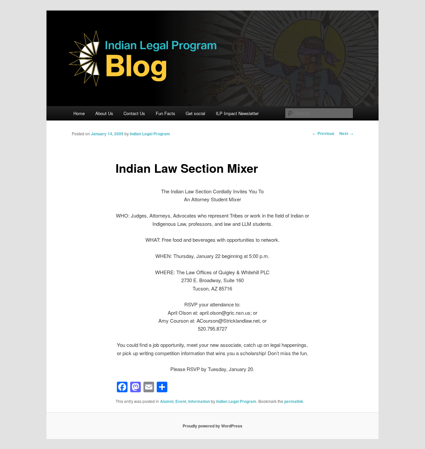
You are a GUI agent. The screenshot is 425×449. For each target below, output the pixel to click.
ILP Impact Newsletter (237, 113)
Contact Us (134, 113)
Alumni (166, 401)
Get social (195, 113)
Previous (323, 133)
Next (346, 133)
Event (180, 401)
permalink (293, 401)
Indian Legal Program (150, 134)
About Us (104, 113)
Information (199, 401)
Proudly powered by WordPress (212, 426)
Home (79, 113)
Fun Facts (165, 113)
